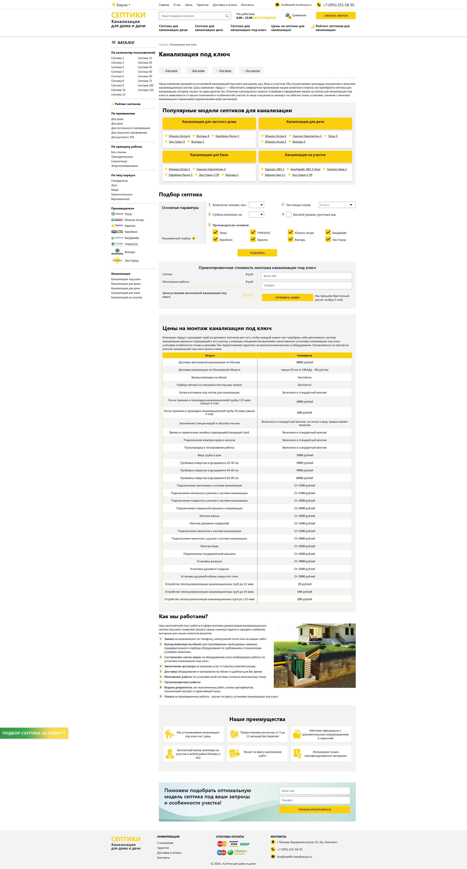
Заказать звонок (336, 15)
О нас (177, 5)
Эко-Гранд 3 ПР (302, 175)
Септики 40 (145, 71)
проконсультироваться (314, 809)
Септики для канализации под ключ (248, 28)
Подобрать (257, 253)
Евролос (130, 225)
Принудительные (122, 156)
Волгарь (130, 252)
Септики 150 (145, 90)
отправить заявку (287, 297)
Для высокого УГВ (122, 137)
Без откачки (118, 152)
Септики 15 (145, 58)
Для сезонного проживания (129, 132)
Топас (128, 214)
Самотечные (119, 161)
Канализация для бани (125, 293)
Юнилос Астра (134, 220)
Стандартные (119, 180)
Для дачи (117, 123)
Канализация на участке (126, 297)
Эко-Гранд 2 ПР (209, 175)
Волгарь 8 (202, 136)
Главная (164, 5)
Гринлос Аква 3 (337, 169)
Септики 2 (117, 58)
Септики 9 (117, 85)
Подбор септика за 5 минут (34, 733)
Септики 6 (117, 76)
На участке (253, 70)
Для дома (117, 119)
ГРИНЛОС (131, 244)
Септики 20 (145, 62)
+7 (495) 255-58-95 (290, 849)
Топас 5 (333, 136)
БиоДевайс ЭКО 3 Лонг (306, 169)
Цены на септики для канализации (287, 28)
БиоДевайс (132, 238)
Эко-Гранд (131, 260)
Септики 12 (118, 94)
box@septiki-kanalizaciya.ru (294, 856)
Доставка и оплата (225, 5)
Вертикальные (120, 199)
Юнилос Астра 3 (179, 169)
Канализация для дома (125, 283)
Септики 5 (117, 71)
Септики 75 (145, 81)
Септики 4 (117, 67)
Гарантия (203, 5)
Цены (188, 5)
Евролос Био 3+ (275, 175)
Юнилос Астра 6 (179, 136)
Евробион (131, 231)
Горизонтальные (121, 194)
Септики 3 (117, 62)
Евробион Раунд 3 (180, 175)
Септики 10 (118, 90)
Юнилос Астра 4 (275, 136)
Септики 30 (145, 67)
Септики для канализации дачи (209, 28)
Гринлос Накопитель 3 (307, 136)
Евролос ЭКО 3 (274, 169)
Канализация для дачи (125, 288)
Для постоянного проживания (130, 128)
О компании (165, 843)
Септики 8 (117, 81)
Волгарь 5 (197, 141)
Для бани (225, 70)
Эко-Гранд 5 (177, 141)
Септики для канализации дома (173, 28)
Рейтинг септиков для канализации (333, 28)
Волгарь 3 (232, 175)
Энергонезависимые (124, 165)
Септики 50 (145, 76)
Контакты (247, 5)
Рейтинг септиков (127, 104)
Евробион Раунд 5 (227, 136)
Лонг (114, 185)
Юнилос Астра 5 (275, 141)
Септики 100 (145, 85)
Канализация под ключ (126, 279)
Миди (114, 190)
